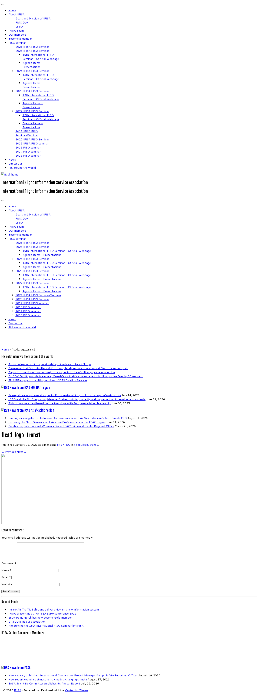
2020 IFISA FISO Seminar (32, 139)
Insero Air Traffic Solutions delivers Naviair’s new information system (53, 609)
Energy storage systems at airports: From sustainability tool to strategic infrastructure (64, 395)
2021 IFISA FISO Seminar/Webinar (26, 133)
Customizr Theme (76, 690)
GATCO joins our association (26, 621)
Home (12, 10)
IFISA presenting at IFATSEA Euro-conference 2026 (42, 613)
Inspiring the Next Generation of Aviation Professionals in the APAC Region (56, 422)
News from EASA (20, 668)
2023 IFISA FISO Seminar (32, 91)
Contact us (15, 163)
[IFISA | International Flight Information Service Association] (9, 174)
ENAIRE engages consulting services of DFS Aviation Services (47, 380)
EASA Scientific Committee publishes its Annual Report (44, 683)
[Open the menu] (2, 200)
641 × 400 (63, 445)
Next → (22, 452)
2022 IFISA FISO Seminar (32, 111)
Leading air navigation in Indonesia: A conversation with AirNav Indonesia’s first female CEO (67, 418)
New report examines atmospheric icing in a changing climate (47, 679)
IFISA (17, 690)
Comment (8, 563)
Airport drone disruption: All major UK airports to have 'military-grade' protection (61, 372)
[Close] (2, 4)
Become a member (20, 38)
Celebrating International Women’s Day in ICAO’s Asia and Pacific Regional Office (61, 426)
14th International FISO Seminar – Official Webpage (40, 77)
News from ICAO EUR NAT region (30, 388)
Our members (17, 34)
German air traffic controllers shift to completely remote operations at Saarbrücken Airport (68, 368)
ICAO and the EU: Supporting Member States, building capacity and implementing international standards (76, 399)
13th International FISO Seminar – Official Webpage (40, 97)
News (12, 159)
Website (6, 584)
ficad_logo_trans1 (86, 445)
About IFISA (16, 14)
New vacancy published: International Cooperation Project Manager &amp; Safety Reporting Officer (73, 675)
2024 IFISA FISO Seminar (32, 71)
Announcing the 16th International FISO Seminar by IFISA (46, 625)
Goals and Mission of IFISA (33, 18)
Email (6, 577)
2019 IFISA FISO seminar (32, 143)
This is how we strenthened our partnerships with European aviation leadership (59, 403)
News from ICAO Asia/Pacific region (32, 410)
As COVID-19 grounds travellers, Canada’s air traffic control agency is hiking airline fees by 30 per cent (75, 376)
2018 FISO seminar (28, 147)
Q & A (19, 26)
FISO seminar (17, 43)
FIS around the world (22, 168)
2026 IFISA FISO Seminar (32, 47)
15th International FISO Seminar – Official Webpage (40, 57)
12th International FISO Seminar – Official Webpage (40, 117)
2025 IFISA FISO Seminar (32, 51)
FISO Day (21, 22)
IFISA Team (16, 30)
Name (6, 570)
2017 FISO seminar (28, 151)
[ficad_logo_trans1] (57, 523)
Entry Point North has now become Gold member (40, 617)
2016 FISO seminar (28, 155)
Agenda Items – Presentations (32, 65)
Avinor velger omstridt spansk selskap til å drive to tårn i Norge (49, 364)
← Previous (8, 452)
